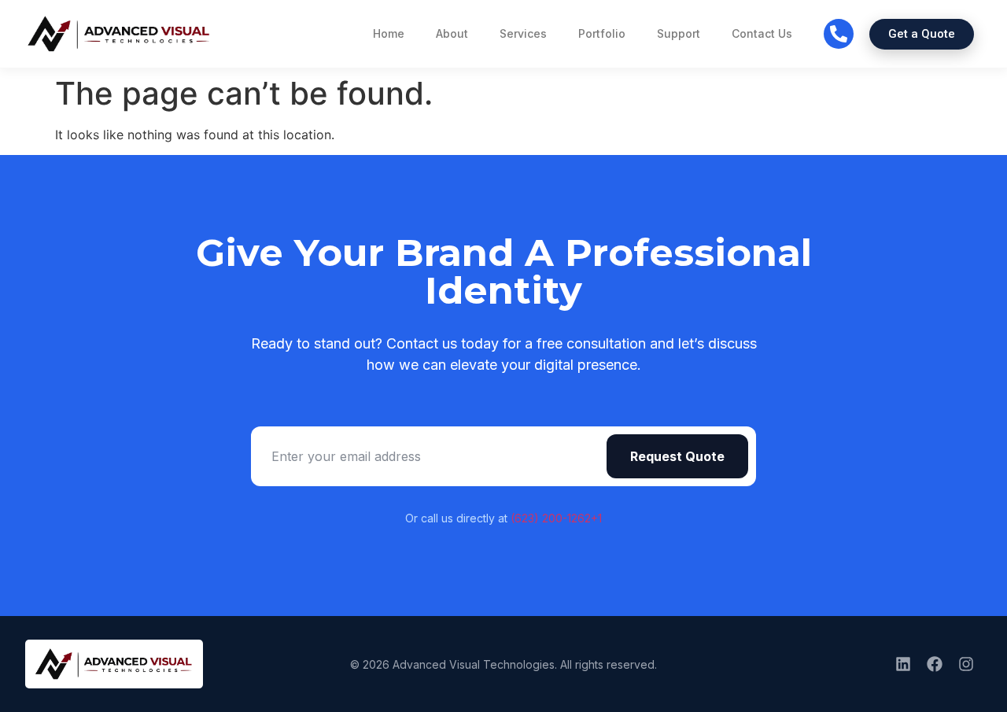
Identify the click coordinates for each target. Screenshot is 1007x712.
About (452, 33)
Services (523, 33)
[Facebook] (934, 664)
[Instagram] (966, 664)
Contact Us (762, 33)
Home (388, 33)
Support (678, 33)
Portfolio (601, 33)
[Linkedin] (903, 664)
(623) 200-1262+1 (556, 518)
